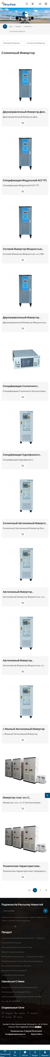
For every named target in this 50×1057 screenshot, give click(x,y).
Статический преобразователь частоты (18, 938)
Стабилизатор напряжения (13, 975)
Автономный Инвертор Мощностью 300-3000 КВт (18, 660)
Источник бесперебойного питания (16, 965)
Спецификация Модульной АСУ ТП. (25, 180)
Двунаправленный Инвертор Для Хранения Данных (24, 112)
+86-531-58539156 (12, 1001)
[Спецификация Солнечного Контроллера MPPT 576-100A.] (25, 357)
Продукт (18, 26)
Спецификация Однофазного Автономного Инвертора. (21, 454)
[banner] (25, 15)
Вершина (45, 1055)
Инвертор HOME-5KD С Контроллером (16, 797)
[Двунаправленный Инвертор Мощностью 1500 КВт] (25, 289)
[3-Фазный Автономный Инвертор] (25, 700)
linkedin (21, 1013)
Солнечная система (34, 956)
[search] (27, 4)
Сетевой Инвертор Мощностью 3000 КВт (22, 249)
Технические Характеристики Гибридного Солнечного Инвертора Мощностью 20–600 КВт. (24, 866)
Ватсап (25, 1055)
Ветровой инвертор (11, 43)
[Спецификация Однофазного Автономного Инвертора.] (25, 426)
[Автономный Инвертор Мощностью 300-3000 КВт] (25, 632)
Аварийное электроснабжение (14, 970)
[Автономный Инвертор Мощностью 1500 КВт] (25, 563)
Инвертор (28, 26)
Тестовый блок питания (11, 942)
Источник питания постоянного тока (17, 947)
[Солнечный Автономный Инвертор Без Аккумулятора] (25, 494)
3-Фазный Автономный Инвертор (24, 729)
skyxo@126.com (24, 992)
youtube (8, 1017)
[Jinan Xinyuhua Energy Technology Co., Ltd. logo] (9, 4)
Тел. (15, 1055)
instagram (9, 1013)
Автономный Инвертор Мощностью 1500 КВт (17, 592)
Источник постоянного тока (13, 956)
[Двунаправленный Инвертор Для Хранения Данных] (25, 83)
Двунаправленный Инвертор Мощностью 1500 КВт (21, 317)
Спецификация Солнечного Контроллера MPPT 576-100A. (20, 386)
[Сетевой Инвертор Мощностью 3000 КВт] (25, 220)
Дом (10, 26)
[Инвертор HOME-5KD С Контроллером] (25, 769)
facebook (34, 1013)
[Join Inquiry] (14, 123)
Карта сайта (36, 1034)
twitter (19, 1017)
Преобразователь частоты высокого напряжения (22, 961)
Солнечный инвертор (17, 31)
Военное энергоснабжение (13, 952)
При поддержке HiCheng (25, 1027)
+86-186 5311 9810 (34, 996)
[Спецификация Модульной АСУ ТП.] (25, 152)
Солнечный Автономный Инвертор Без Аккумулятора (25, 523)
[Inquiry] (40, 4)
